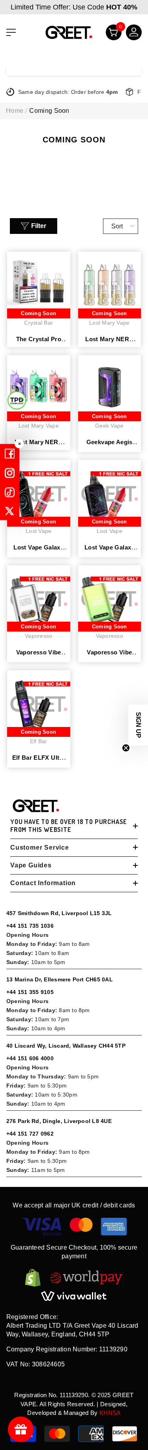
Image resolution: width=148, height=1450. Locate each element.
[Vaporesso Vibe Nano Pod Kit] (109, 596)
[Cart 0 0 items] (110, 34)
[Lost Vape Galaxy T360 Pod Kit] (38, 491)
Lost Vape (38, 531)
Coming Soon (49, 110)
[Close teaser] (126, 748)
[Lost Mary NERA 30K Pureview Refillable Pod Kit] (38, 386)
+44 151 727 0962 (30, 1133)
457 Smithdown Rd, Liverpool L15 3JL (59, 913)
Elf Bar (38, 741)
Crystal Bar (38, 323)
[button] (138, 725)
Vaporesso (38, 636)
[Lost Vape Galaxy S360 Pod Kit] (109, 491)
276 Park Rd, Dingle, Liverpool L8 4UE (59, 1121)
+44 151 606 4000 (30, 1058)
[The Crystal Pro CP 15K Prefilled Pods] (38, 283)
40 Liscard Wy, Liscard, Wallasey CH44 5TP (66, 1046)
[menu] (11, 32)
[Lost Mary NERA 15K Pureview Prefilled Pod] (109, 283)
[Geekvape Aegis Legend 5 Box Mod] (109, 386)
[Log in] (130, 34)
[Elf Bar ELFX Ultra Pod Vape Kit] (38, 701)
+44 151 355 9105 (30, 992)
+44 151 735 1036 (30, 926)
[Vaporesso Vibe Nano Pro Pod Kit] (38, 596)
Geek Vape (109, 425)
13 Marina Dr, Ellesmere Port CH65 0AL (59, 979)
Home (14, 110)
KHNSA (110, 1412)
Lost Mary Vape (109, 323)
